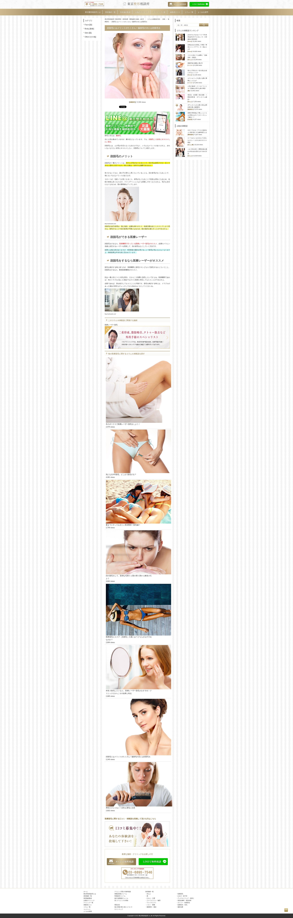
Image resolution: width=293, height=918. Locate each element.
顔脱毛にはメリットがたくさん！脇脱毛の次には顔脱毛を (128, 757)
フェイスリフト (151, 902)
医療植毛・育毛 (182, 905)
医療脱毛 (132, 102)
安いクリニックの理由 (121, 900)
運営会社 (117, 905)
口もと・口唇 (151, 898)
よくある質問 (203, 12)
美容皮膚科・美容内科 (184, 900)
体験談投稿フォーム (120, 894)
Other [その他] (90, 37)
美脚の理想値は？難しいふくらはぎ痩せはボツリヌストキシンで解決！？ (197, 115)
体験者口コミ (175, 12)
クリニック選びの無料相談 (122, 891)
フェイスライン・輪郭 (153, 900)
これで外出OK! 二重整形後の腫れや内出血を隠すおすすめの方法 (197, 151)
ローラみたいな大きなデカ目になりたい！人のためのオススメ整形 (197, 140)
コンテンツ (87, 909)
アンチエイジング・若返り (186, 898)
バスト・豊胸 (151, 905)
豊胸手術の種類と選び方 (195, 63)
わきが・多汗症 (182, 896)
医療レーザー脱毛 (111, 325)
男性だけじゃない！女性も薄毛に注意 (120, 808)
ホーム (86, 891)
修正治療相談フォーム (121, 898)
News (189, 41)
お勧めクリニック (142, 12)
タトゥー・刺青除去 (184, 902)
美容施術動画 (125, 12)
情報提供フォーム (119, 896)
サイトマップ (118, 909)
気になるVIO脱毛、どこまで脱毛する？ (121, 474)
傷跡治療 (180, 907)
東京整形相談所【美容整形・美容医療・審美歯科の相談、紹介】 (125, 19)
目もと (190, 59)
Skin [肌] (88, 33)
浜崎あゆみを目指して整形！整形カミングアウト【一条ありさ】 (197, 47)
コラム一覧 (189, 12)
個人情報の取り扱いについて (123, 907)
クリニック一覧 (159, 12)
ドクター (190, 65)
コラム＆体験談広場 (153, 19)
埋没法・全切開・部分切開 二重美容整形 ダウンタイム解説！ (197, 97)
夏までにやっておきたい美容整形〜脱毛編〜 (123, 525)
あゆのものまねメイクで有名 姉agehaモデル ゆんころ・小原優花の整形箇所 (198, 37)
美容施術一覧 (110, 12)
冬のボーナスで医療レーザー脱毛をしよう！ (123, 424)
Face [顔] (88, 25)
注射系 (190, 119)
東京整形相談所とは (92, 12)
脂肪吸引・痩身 (151, 907)
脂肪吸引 (190, 109)
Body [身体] (89, 29)
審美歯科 (190, 134)
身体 (163, 19)
